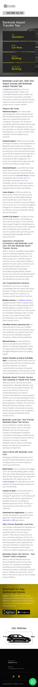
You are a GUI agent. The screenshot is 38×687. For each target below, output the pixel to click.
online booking (8, 482)
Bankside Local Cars (12, 89)
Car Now (17, 46)
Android (6, 520)
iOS (13, 520)
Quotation (18, 36)
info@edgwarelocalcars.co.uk (16, 668)
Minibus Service (25, 300)
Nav (32, 7)
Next (33, 636)
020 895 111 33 (14, 13)
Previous (6, 636)
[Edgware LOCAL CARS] (16, 10)
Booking (16, 57)
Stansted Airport (22, 175)
